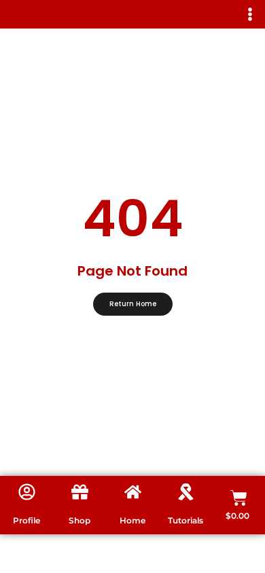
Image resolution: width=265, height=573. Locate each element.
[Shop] (79, 491)
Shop (79, 520)
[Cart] (238, 497)
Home (132, 520)
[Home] (132, 491)
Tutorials (185, 520)
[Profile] (26, 491)
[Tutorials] (185, 491)
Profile (26, 520)
